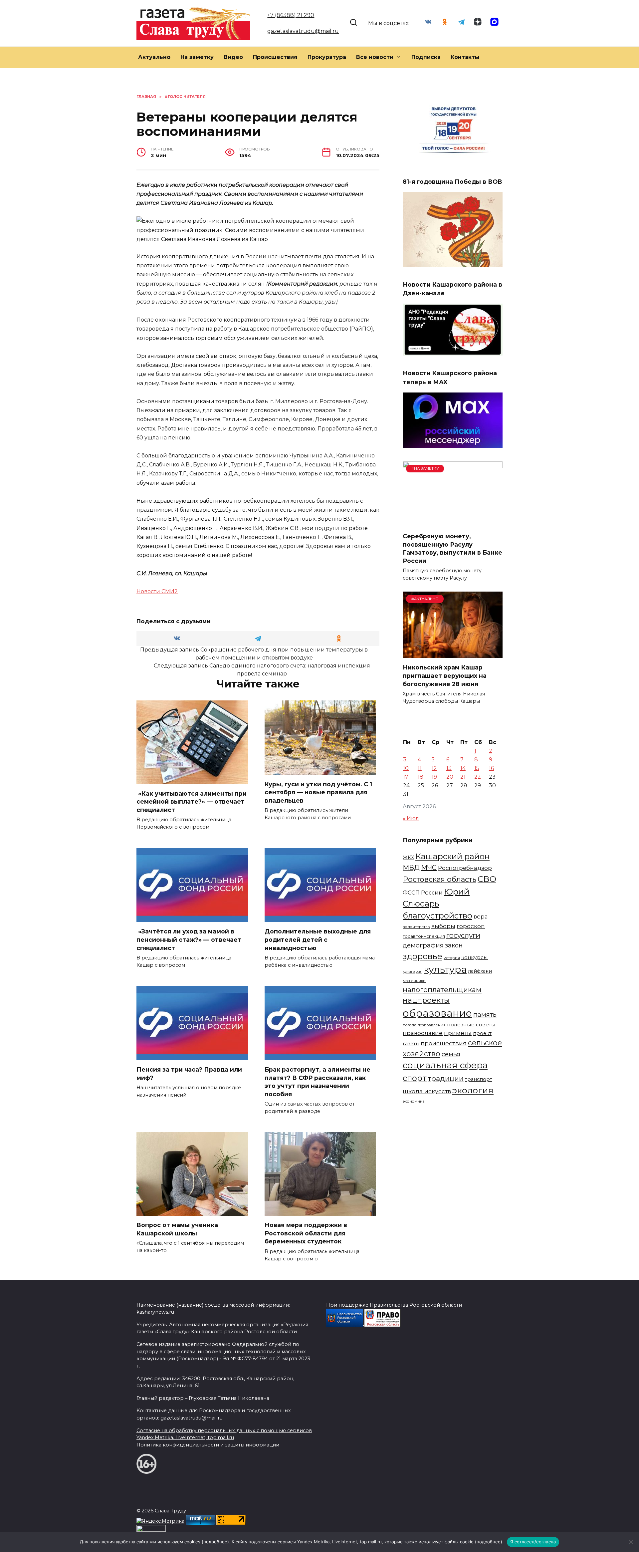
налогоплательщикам (442, 989)
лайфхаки (480, 971)
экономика (414, 1101)
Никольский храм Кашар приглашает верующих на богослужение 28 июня (445, 675)
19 (434, 777)
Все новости (374, 57)
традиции (446, 1078)
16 (491, 768)
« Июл (411, 818)
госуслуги (463, 935)
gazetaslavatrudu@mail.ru (303, 31)
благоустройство (437, 915)
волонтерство (416, 926)
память (485, 1014)
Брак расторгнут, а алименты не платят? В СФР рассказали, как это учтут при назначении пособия (317, 1082)
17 (405, 777)
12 (434, 768)
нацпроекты (426, 1000)
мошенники (414, 980)
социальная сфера (445, 1065)
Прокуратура (327, 57)
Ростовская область (439, 879)
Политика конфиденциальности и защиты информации (207, 1445)
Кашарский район (452, 856)
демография (423, 945)
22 (477, 777)
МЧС (429, 868)
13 (449, 768)
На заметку (197, 57)
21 (463, 777)
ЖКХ (408, 858)
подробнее (215, 1541)
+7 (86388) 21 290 (290, 15)
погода (409, 1025)
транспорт (478, 1079)
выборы (443, 925)
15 (476, 768)
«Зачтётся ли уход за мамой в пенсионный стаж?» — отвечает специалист (188, 939)
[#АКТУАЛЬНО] (453, 654)
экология (473, 1090)
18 (420, 777)
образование (437, 1013)
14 (463, 768)
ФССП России (423, 892)
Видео (233, 57)
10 (406, 768)
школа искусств (427, 1091)
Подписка (426, 57)
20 (449, 777)
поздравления (432, 1025)
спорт (415, 1078)
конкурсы (474, 957)
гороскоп (471, 925)
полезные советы (471, 1024)
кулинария (412, 971)
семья (451, 1054)
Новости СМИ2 (157, 591)
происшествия (444, 1043)
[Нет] (630, 1542)
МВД (411, 868)
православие (423, 1032)
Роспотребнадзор (465, 868)
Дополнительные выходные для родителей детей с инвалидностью (318, 939)
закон (454, 945)
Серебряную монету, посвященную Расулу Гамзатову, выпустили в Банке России (452, 548)
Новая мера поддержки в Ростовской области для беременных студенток (306, 1233)
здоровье (422, 956)
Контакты (465, 57)
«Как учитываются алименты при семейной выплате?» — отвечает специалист (191, 801)
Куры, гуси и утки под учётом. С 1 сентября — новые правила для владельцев (318, 792)
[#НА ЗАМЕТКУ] (453, 523)
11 (420, 768)
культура (445, 969)
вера (481, 916)
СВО (487, 879)
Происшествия (275, 57)
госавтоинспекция (424, 936)
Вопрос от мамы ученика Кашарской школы (177, 1229)
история (452, 957)
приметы (458, 1032)
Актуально (154, 57)
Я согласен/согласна (533, 1541)
